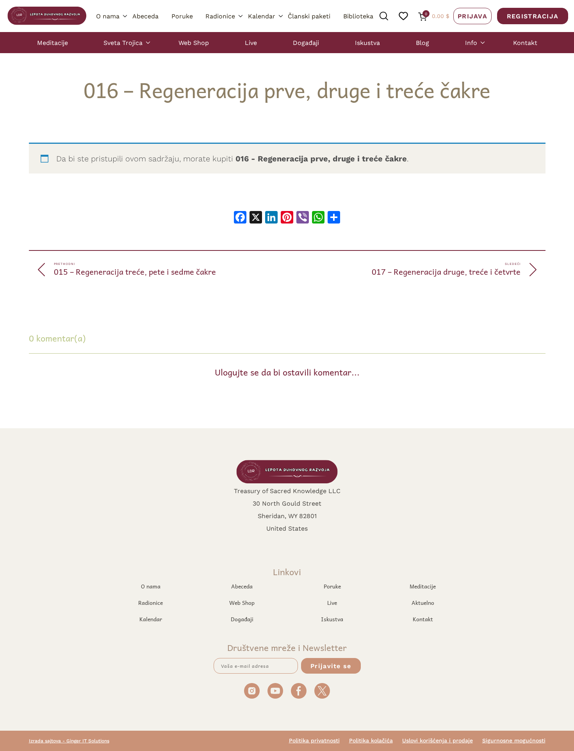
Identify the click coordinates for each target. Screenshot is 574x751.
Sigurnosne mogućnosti (513, 740)
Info (471, 42)
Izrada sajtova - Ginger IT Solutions (69, 740)
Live (251, 42)
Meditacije (52, 42)
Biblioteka (358, 15)
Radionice (220, 15)
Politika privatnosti (314, 740)
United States (287, 528)
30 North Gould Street (287, 503)
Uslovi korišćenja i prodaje (437, 740)
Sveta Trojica (123, 42)
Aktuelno (423, 602)
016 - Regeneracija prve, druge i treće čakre (321, 158)
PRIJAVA (472, 15)
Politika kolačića (371, 740)
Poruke (182, 15)
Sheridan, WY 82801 (287, 515)
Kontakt (525, 42)
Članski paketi (309, 15)
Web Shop (193, 42)
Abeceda (145, 15)
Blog (422, 42)
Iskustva (367, 42)
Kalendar (261, 15)
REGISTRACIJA (532, 15)
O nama (107, 15)
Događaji (306, 42)
